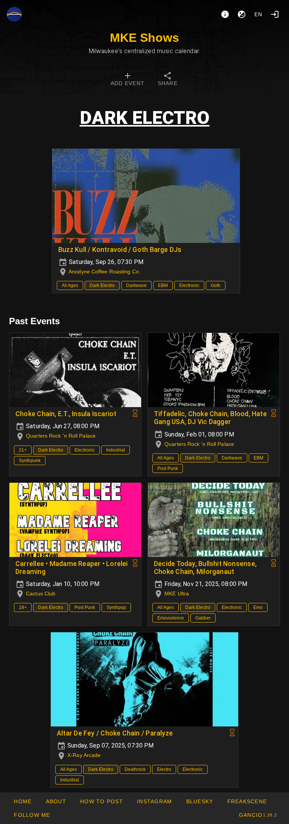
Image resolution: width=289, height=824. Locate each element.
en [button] (258, 14)
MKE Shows (144, 37)
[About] (225, 14)
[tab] (128, 79)
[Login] (274, 14)
